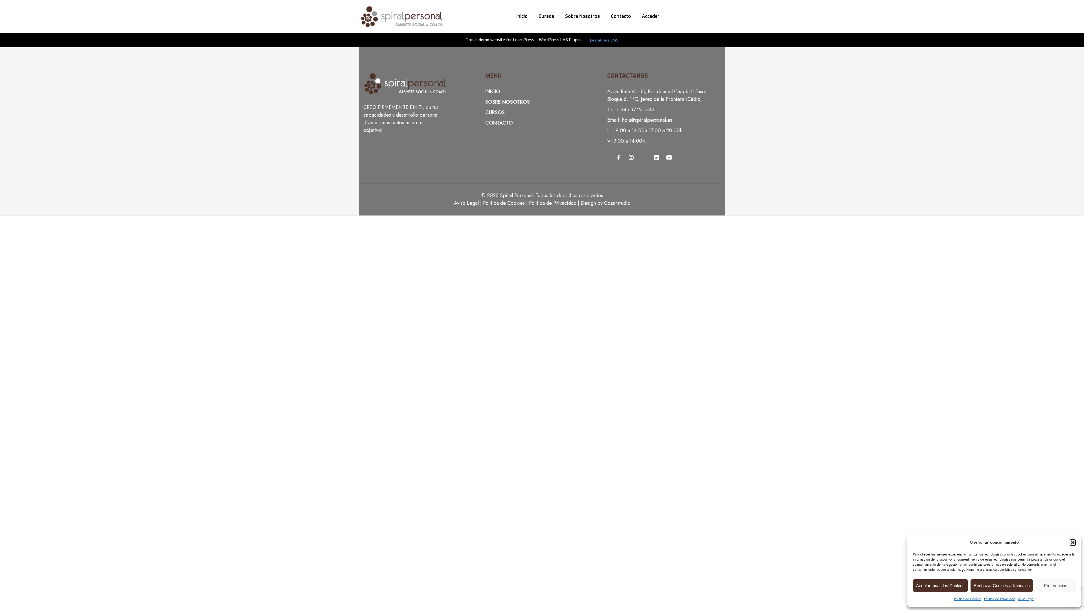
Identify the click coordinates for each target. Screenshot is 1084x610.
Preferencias (1055, 585)
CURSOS (495, 112)
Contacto (621, 16)
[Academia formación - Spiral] (401, 15)
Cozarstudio (617, 203)
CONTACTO (499, 123)
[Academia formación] (405, 94)
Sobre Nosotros (582, 16)
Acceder (650, 16)
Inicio (522, 16)
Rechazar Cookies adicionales (1002, 585)
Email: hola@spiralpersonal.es (639, 120)
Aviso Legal (1026, 599)
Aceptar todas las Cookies (940, 585)
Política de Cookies (967, 599)
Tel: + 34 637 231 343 (630, 109)
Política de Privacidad (999, 599)
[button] (1073, 542)
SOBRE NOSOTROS (507, 102)
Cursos (546, 16)
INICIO (492, 91)
